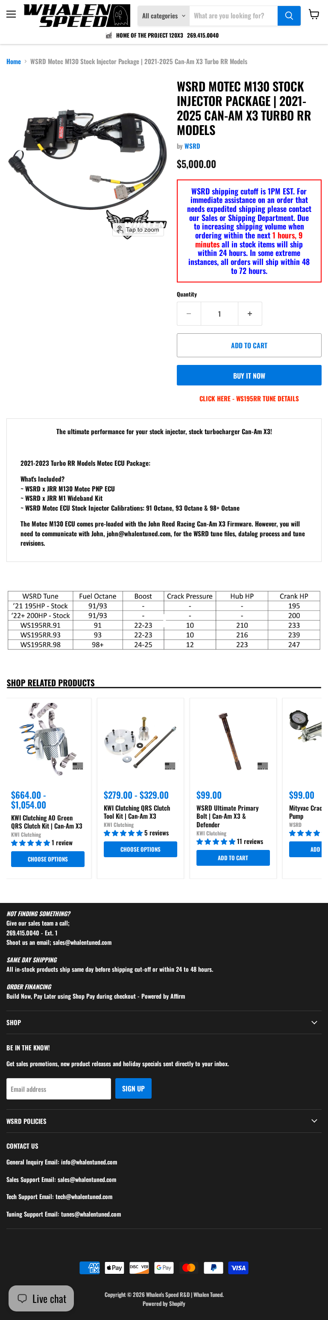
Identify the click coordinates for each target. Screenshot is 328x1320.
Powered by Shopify (164, 1303)
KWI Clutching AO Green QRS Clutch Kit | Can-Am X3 (46, 822)
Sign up (133, 1088)
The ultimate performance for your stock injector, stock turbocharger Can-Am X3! (164, 431)
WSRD (192, 145)
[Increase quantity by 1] (250, 314)
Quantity (187, 294)
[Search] (289, 16)
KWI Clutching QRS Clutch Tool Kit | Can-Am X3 (137, 812)
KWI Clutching (26, 834)
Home (13, 61)
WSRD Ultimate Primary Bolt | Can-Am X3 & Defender (227, 816)
